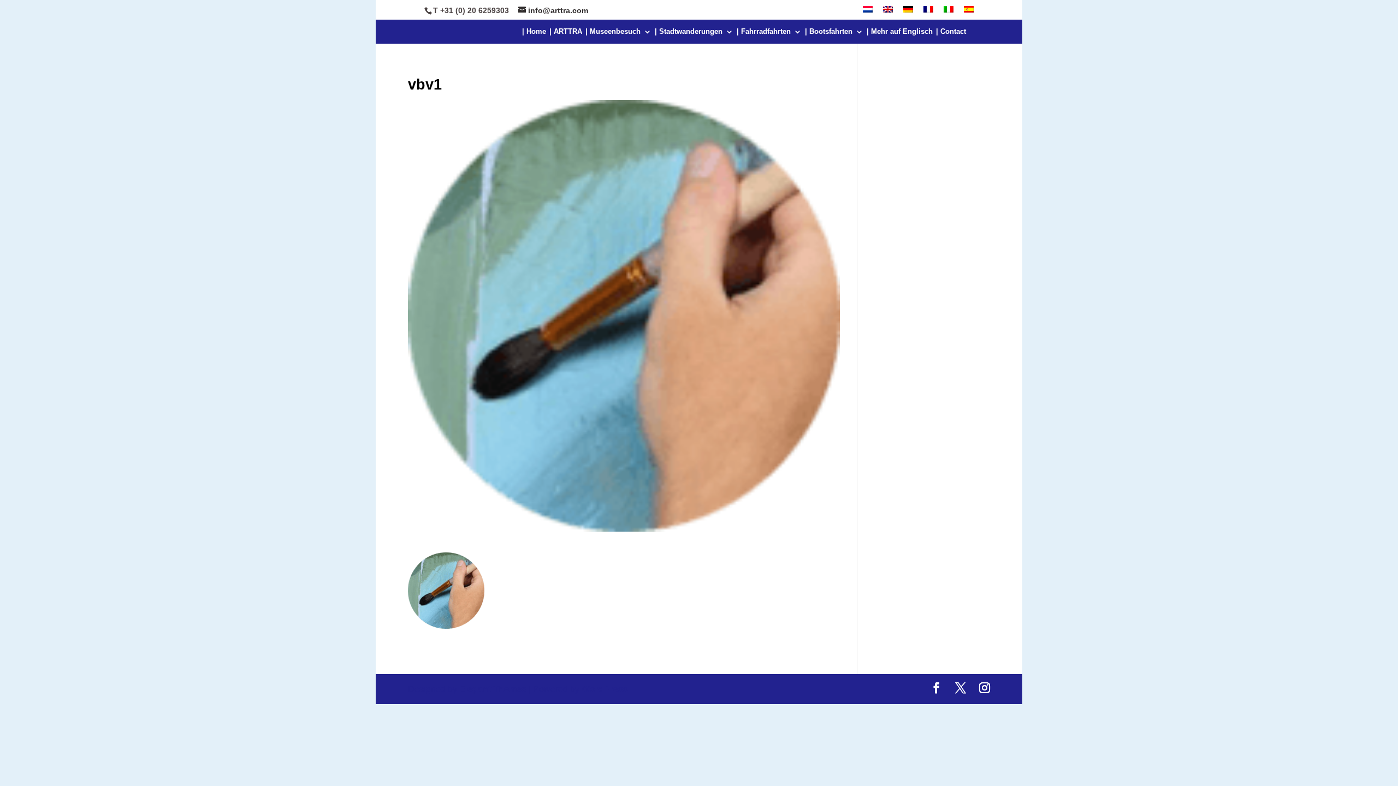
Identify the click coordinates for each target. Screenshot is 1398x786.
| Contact (951, 31)
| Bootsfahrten (828, 31)
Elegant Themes (492, 689)
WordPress (605, 689)
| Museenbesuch (613, 31)
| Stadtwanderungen (688, 31)
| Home (534, 31)
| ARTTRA (565, 31)
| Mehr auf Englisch (900, 31)
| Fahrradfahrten (764, 31)
